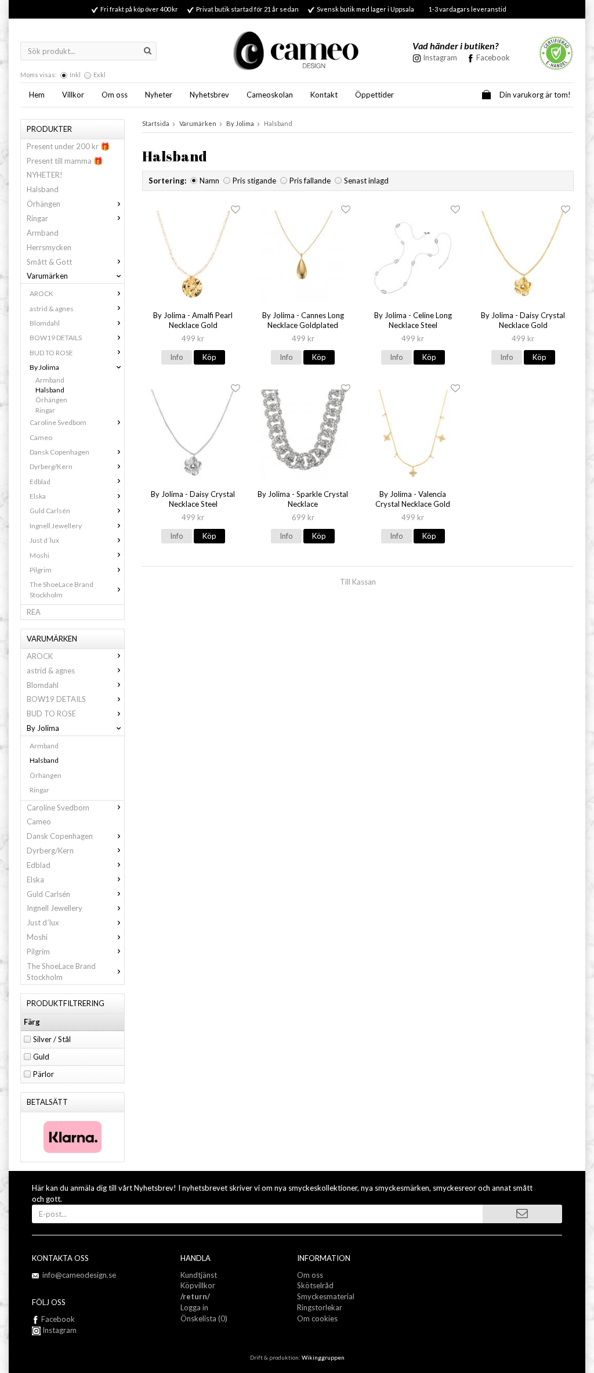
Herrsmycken (49, 247)
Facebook (493, 57)
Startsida (155, 123)
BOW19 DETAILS (56, 337)
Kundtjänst (198, 1275)
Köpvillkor (197, 1285)
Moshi (39, 555)
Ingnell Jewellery (56, 525)
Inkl (75, 74)
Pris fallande (310, 180)
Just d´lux (44, 540)
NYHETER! (45, 174)
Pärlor (43, 1074)
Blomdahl (45, 323)
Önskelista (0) (203, 1318)
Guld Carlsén (50, 510)
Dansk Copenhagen (59, 452)
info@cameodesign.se (79, 1275)
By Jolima (44, 367)
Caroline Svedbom (58, 422)
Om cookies (317, 1318)
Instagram (59, 1330)
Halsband (43, 189)
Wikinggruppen (323, 1357)
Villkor (73, 94)
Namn (209, 180)
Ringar (37, 218)
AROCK (41, 293)
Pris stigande (254, 180)
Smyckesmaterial (325, 1296)
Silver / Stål (52, 1039)
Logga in (194, 1307)
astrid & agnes (52, 308)
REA (34, 612)
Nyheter (158, 94)
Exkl (99, 74)
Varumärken (47, 275)
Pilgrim (41, 569)
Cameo (41, 437)
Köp (209, 357)
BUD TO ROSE (51, 352)
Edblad (40, 481)
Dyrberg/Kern (51, 466)
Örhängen (43, 203)
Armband (43, 232)
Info (176, 357)
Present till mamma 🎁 (65, 160)
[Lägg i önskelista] (235, 210)
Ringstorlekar (319, 1307)
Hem (37, 94)
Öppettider (374, 94)
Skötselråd (315, 1285)
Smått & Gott (49, 261)
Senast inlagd (366, 180)
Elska (38, 496)
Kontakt (324, 94)
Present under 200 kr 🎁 (68, 146)
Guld (41, 1056)
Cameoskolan (270, 94)
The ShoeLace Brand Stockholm (61, 589)
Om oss (115, 94)
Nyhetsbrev (209, 94)
